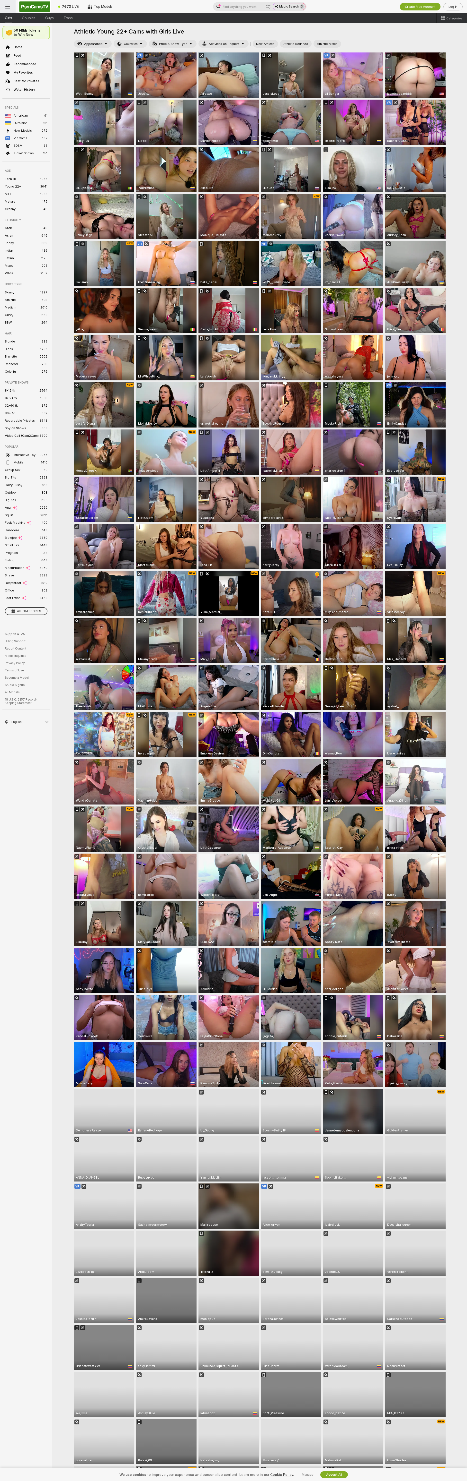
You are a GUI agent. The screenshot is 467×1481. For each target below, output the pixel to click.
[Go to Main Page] (35, 6)
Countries (131, 44)
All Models (12, 692)
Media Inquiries (15, 656)
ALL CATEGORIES (29, 611)
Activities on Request (224, 44)
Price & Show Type (173, 44)
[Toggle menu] (8, 6)
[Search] (268, 6)
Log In (453, 7)
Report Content (15, 648)
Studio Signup (15, 685)
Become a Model (17, 677)
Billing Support (15, 641)
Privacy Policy (15, 663)
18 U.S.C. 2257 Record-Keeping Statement (21, 701)
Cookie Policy (281, 1475)
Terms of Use (14, 670)
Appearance (93, 44)
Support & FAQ (15, 634)
